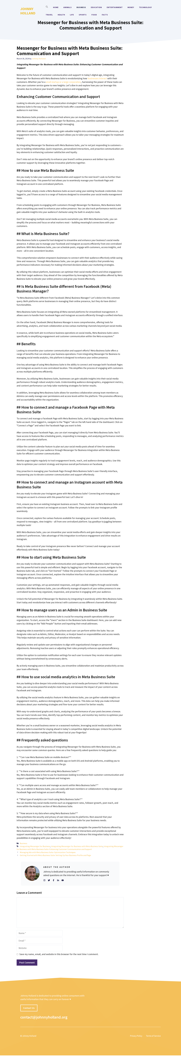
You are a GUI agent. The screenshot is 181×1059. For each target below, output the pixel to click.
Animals (67, 7)
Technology (145, 7)
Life (72, 15)
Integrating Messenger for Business (35, 846)
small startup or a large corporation (63, 81)
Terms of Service (153, 1036)
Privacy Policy (136, 1036)
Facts (105, 15)
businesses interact (97, 78)
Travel (49, 15)
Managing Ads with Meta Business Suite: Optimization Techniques (48, 852)
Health (61, 15)
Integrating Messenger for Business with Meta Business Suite (77, 846)
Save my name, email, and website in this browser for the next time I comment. (58, 954)
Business (81, 7)
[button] (47, 7)
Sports (83, 15)
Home (55, 7)
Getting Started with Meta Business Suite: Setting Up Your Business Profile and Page (55, 855)
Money (131, 7)
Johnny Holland (27, 11)
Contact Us (29, 1007)
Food (94, 15)
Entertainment (115, 7)
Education (96, 7)
